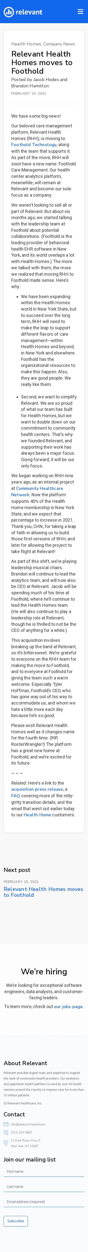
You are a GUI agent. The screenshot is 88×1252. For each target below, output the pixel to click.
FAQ (15, 796)
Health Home (37, 815)
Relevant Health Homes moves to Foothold (43, 892)
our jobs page (68, 1007)
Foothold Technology (33, 145)
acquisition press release (37, 789)
